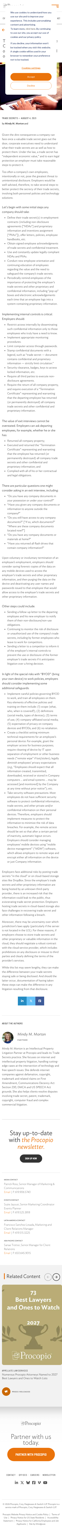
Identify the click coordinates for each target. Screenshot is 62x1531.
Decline (31, 85)
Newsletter (49, 1474)
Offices (23, 1474)
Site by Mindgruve (37, 1524)
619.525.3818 (22, 1212)
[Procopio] (31, 1423)
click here (30, 28)
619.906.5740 (23, 1192)
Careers (35, 1474)
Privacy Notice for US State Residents (27, 1517)
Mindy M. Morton (14, 123)
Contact (11, 1474)
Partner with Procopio (31, 1454)
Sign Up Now (31, 1158)
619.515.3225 (22, 1232)
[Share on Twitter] (31, 1001)
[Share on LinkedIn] (22, 1001)
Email (7, 1192)
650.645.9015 (23, 1253)
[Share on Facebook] (39, 1001)
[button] (48, 1277)
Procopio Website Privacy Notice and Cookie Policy (25, 1514)
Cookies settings (31, 68)
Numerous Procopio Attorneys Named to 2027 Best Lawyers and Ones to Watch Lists (30, 1376)
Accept (31, 76)
